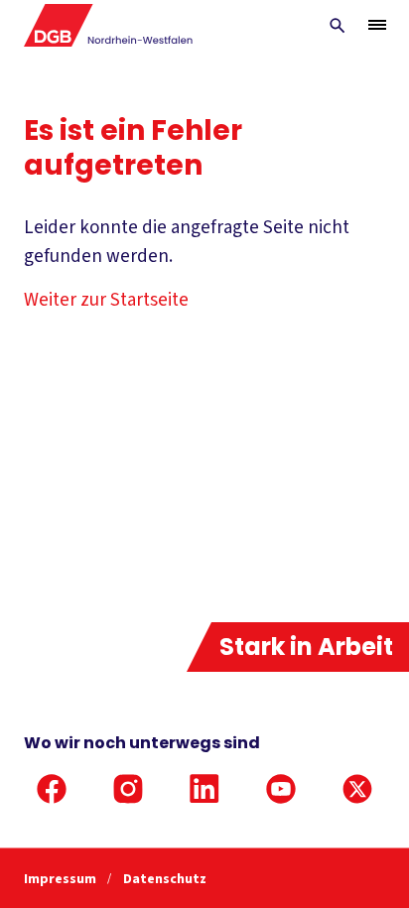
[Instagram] (128, 789)
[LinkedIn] (204, 789)
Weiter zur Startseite (106, 300)
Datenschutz (164, 879)
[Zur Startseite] (109, 25)
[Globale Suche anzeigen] (337, 26)
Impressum (61, 879)
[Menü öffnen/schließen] (377, 25)
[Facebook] (52, 789)
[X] (357, 789)
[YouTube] (281, 789)
